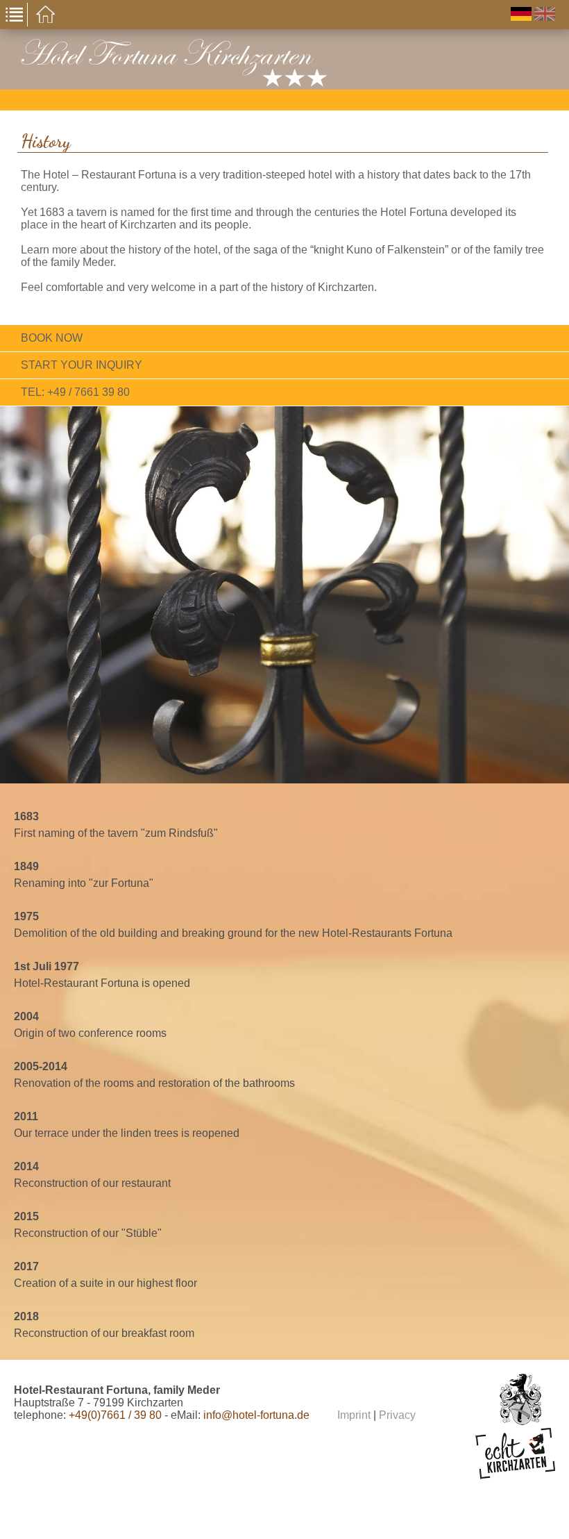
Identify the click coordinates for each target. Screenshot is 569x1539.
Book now (52, 338)
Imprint (354, 1415)
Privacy (397, 1415)
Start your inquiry (81, 365)
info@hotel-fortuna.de (256, 1415)
